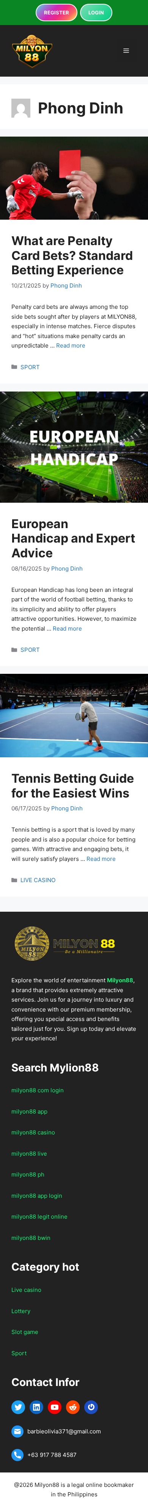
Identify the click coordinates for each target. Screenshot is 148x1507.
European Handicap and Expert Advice (73, 538)
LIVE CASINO (37, 880)
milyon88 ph (27, 1174)
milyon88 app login (36, 1195)
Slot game (24, 1332)
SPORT (30, 367)
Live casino (26, 1289)
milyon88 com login (37, 1090)
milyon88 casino (33, 1132)
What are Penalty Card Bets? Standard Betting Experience (72, 255)
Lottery (20, 1311)
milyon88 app (29, 1111)
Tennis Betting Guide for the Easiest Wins (72, 785)
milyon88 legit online (39, 1216)
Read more (70, 345)
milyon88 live (29, 1153)
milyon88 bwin (30, 1237)
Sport (19, 1353)
